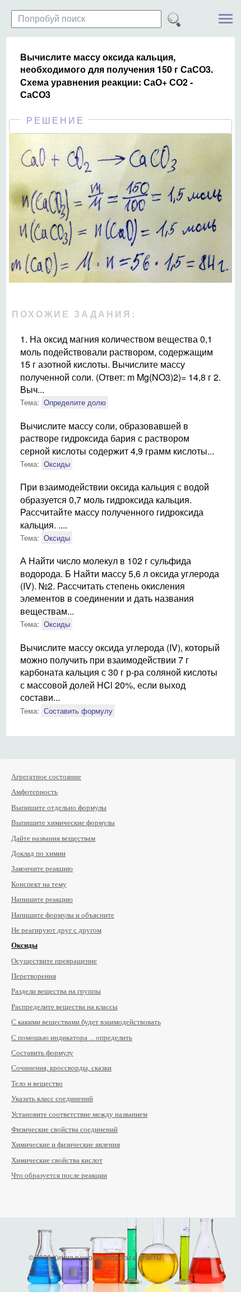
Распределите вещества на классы (64, 1007)
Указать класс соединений (52, 1098)
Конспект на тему (39, 884)
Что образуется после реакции (59, 1175)
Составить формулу (78, 710)
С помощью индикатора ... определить (71, 1037)
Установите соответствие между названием (79, 1114)
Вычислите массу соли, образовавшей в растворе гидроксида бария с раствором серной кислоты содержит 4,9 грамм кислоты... (117, 438)
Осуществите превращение (54, 961)
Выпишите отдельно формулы (58, 807)
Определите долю (75, 402)
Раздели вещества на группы (56, 991)
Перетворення (33, 976)
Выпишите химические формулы (63, 822)
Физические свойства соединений (64, 1129)
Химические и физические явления (65, 1144)
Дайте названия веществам (53, 838)
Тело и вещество (37, 1083)
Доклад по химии (38, 853)
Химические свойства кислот (57, 1160)
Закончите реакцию (42, 868)
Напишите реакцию (42, 899)
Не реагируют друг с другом (56, 930)
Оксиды (57, 463)
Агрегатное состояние (46, 777)
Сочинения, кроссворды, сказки (61, 1068)
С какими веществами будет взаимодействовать (86, 1022)
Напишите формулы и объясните (62, 915)
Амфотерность (34, 792)
